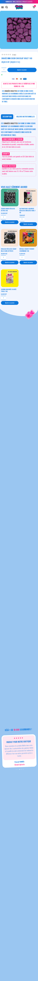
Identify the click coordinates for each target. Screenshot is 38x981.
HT (4, 213)
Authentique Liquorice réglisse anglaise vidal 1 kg (27, 211)
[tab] (7, 116)
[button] (2, 7)
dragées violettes (11, 91)
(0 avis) (14, 54)
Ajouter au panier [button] (10, 222)
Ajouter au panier (22, 70)
